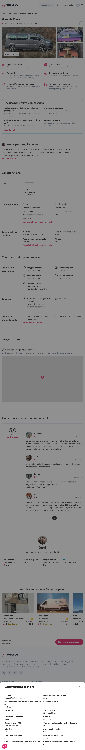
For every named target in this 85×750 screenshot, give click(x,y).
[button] (4, 746)
